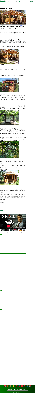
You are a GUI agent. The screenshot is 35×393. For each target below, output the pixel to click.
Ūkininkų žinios (10, 3)
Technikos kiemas (14, 3)
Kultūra (18, 3)
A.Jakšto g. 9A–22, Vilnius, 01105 (22, 389)
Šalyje (5, 3)
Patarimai (25, 3)
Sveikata (27, 3)
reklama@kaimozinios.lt (11, 389)
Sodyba (22, 3)
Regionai (20, 3)
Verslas (7, 3)
